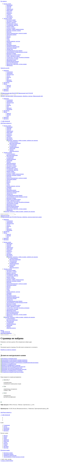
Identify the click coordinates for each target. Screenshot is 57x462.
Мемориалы (10, 65)
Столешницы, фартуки (12, 25)
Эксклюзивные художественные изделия (17, 52)
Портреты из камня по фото (14, 54)
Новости (9, 77)
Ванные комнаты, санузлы (13, 41)
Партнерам (6, 429)
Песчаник (9, 15)
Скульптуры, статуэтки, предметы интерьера (18, 57)
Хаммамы (9, 42)
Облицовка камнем (11, 34)
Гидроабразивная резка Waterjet (14, 50)
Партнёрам (9, 81)
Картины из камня (11, 53)
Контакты (6, 90)
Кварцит (9, 13)
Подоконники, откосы (12, 24)
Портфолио (6, 82)
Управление (10, 73)
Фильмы (9, 86)
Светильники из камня (12, 58)
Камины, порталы (11, 22)
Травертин (10, 9)
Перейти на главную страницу (8, 349)
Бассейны (9, 44)
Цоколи (8, 37)
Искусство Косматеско (12, 62)
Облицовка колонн (11, 45)
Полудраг (10, 17)
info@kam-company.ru (6, 123)
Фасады (8, 36)
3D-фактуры (10, 49)
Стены (8, 40)
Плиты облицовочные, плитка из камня (17, 33)
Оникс (9, 7)
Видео (2, 330)
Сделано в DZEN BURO (7, 460)
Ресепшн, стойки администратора (15, 29)
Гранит (9, 6)
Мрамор (9, 5)
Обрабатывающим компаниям (14, 148)
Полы (8, 38)
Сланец (9, 14)
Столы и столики (11, 28)
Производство (10, 74)
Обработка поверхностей (13, 46)
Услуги (8, 76)
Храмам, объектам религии (14, 150)
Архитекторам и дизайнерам (13, 145)
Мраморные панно (11, 60)
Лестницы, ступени (11, 21)
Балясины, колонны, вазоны (14, 30)
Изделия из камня (11, 19)
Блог (8, 78)
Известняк (9, 10)
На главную (4, 1)
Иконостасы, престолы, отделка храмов (17, 64)
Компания (6, 70)
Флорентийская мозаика (13, 61)
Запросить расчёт (5, 68)
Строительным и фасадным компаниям (15, 142)
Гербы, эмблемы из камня (13, 56)
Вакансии (9, 80)
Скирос (9, 11)
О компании (10, 71)
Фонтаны (9, 32)
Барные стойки (10, 26)
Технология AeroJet (11, 48)
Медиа (5, 84)
